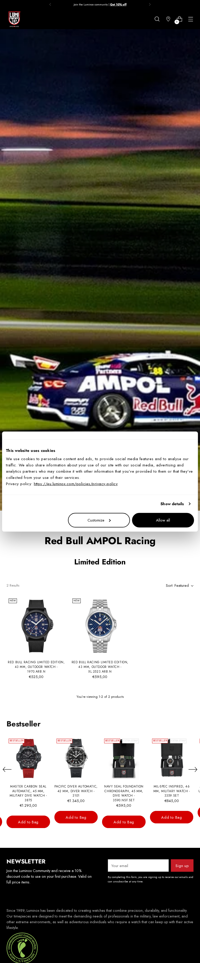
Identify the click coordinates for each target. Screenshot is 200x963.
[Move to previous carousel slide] (7, 769)
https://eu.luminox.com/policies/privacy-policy (76, 483)
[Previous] (50, 4)
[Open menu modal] (190, 19)
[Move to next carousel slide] (193, 769)
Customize (96, 520)
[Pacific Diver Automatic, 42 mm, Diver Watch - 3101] (76, 758)
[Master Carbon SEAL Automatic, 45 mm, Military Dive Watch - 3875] (28, 758)
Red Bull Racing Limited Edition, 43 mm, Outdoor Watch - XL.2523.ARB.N (100, 667)
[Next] (149, 4)
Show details (172, 504)
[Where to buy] (168, 19)
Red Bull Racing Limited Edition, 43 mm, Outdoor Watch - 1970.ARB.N (36, 667)
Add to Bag (28, 822)
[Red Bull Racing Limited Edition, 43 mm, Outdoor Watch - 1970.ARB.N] (36, 626)
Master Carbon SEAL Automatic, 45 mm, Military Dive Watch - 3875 (28, 793)
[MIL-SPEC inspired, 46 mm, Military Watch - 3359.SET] (171, 758)
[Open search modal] (157, 19)
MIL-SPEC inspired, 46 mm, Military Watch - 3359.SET (171, 791)
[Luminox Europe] (14, 19)
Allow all (163, 520)
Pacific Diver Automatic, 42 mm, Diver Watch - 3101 (75, 791)
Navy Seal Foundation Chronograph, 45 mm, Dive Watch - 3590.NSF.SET (123, 793)
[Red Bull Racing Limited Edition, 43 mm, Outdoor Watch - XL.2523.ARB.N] (100, 626)
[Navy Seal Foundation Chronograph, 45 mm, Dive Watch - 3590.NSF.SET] (124, 758)
